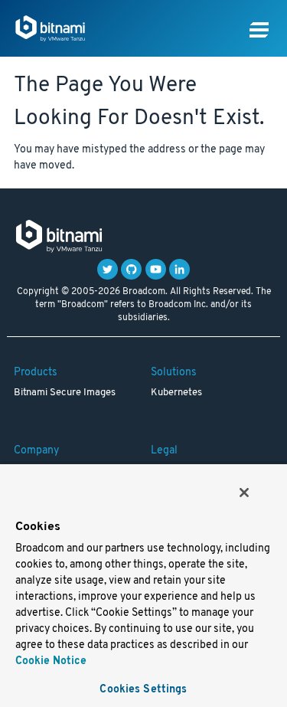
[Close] (244, 492)
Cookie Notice (50, 661)
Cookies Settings (143, 689)
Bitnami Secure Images (65, 393)
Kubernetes (176, 393)
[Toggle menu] (259, 30)
